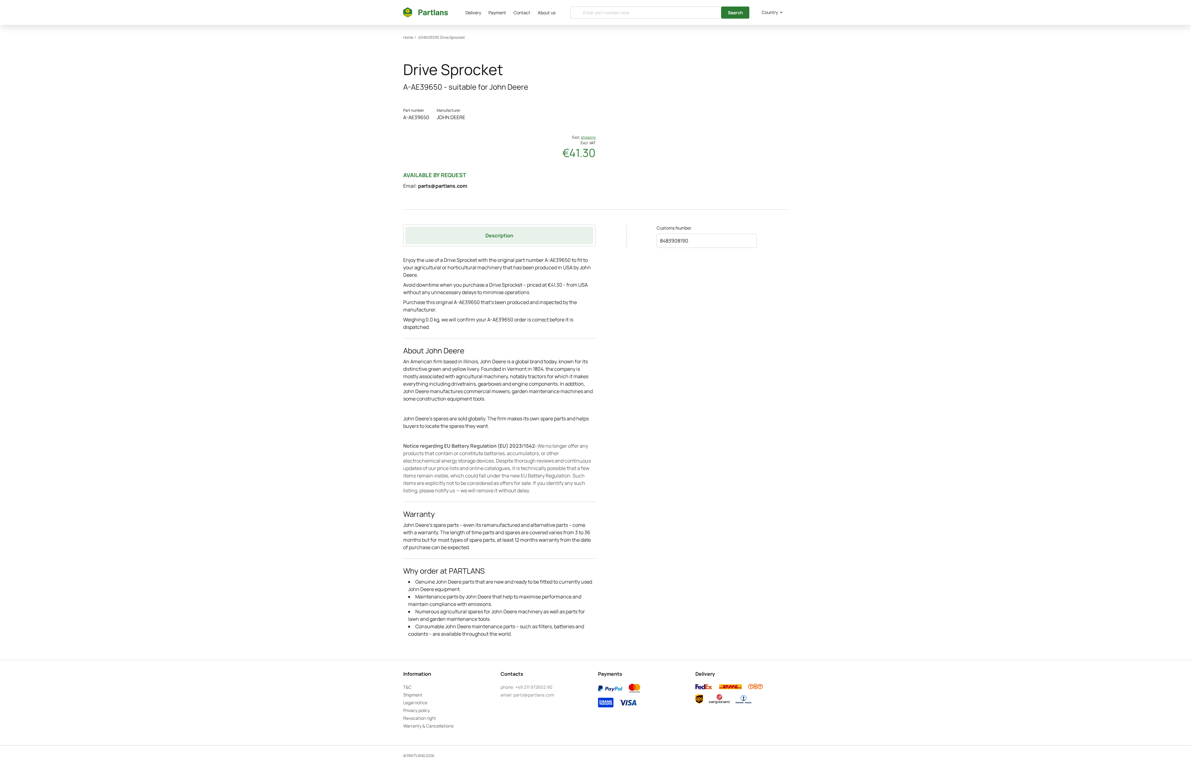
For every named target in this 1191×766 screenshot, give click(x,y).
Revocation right (419, 718)
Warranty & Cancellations (428, 726)
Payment (497, 13)
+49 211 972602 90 (533, 687)
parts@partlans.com (442, 185)
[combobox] (771, 12)
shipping (588, 137)
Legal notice (415, 703)
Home (408, 37)
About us (546, 13)
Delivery (473, 13)
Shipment (412, 695)
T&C (407, 687)
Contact (522, 13)
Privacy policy (416, 710)
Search (735, 13)
